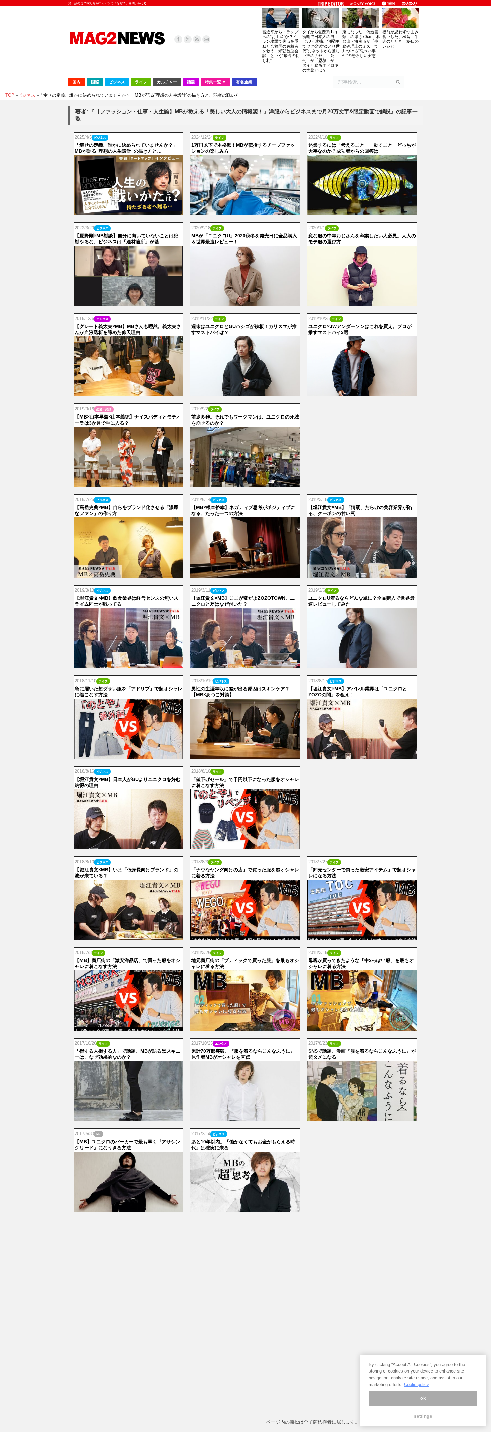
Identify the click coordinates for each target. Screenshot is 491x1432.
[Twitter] (188, 39)
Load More (245, 1226)
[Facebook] (178, 39)
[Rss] (197, 39)
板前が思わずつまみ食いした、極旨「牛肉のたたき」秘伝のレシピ (400, 39)
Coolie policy (416, 1384)
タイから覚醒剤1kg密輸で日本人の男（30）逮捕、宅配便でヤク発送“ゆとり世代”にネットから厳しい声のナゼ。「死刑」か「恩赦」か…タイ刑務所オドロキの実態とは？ (321, 51)
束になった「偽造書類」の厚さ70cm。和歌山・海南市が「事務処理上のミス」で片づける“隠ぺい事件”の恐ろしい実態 (361, 44)
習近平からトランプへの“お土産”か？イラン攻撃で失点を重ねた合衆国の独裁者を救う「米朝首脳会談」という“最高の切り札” (281, 46)
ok (423, 1398)
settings (423, 1416)
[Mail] (206, 39)
